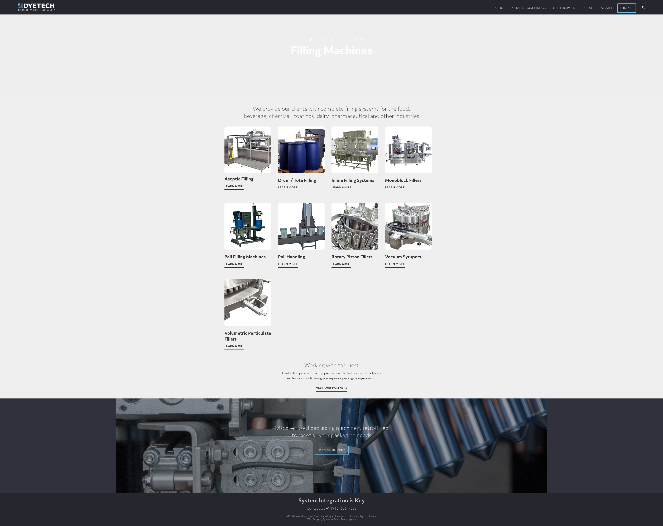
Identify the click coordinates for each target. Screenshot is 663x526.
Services (607, 8)
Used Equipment (564, 8)
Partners (589, 8)
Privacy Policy (356, 516)
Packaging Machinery (527, 8)
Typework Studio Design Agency (339, 519)
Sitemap (373, 516)
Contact (627, 8)
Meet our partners (332, 387)
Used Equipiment (331, 450)
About (500, 8)
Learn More (234, 186)
